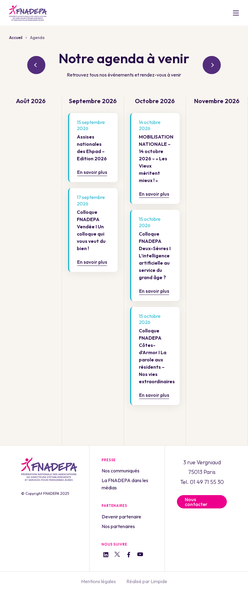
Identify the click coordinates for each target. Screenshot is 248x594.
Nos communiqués (120, 471)
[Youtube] (140, 555)
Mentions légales (98, 581)
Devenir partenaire (121, 517)
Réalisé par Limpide (146, 581)
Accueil (15, 37)
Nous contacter (196, 501)
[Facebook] (129, 555)
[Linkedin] (106, 555)
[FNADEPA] (28, 13)
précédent (36, 65)
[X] (117, 555)
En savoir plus (92, 172)
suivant (212, 65)
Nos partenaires (118, 526)
